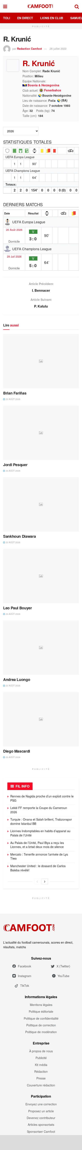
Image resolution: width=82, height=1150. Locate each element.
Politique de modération (41, 1032)
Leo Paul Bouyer (17, 608)
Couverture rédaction (41, 1085)
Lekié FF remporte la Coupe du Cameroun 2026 (38, 810)
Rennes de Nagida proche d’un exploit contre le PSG (42, 798)
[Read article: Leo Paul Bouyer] (41, 576)
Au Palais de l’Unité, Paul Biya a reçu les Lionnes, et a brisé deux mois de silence (37, 845)
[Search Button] (77, 6)
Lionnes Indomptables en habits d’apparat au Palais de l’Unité (40, 833)
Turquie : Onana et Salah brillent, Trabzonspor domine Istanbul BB (41, 821)
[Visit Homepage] (41, 6)
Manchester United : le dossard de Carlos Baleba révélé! (38, 868)
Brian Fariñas (14, 393)
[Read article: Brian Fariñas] (41, 361)
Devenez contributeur (41, 1118)
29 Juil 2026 (14, 256)
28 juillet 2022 (58, 49)
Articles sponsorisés (41, 1124)
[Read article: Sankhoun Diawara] (41, 504)
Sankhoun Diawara (19, 536)
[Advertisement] (41, 1142)
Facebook (24, 966)
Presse (41, 1078)
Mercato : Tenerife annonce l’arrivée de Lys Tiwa (39, 856)
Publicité (41, 1058)
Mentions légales (41, 1005)
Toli (6, 18)
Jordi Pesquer (15, 464)
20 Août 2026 (14, 229)
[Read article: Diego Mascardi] (41, 719)
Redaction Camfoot (29, 49)
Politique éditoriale (41, 1011)
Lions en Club (51, 18)
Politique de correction (41, 1025)
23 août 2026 (12, 399)
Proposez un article (41, 1111)
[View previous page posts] (37, 881)
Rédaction (41, 1071)
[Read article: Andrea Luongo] (41, 647)
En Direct (25, 18)
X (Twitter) (63, 966)
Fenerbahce (52, 90)
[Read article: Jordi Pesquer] (41, 433)
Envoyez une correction (41, 1104)
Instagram (24, 976)
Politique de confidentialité (41, 1018)
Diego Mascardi (16, 751)
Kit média (41, 1065)
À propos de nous (41, 1051)
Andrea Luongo (16, 679)
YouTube (63, 976)
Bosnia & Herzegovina (43, 85)
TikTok (24, 985)
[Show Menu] (5, 6)
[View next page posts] (45, 881)
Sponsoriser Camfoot (41, 1131)
